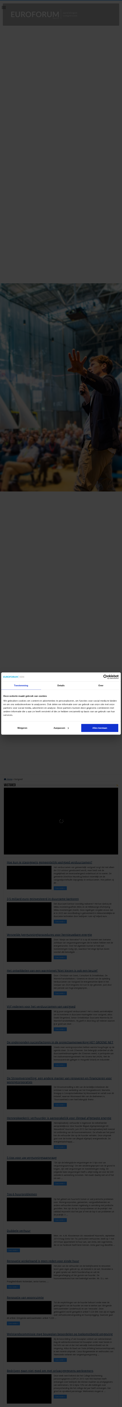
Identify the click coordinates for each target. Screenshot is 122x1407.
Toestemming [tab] (21, 685)
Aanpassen (59, 728)
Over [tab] (100, 685)
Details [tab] (61, 685)
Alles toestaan (99, 728)
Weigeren (22, 728)
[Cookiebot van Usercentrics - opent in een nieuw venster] (106, 677)
